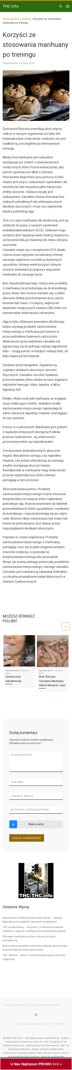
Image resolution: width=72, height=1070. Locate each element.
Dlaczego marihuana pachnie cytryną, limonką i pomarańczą (29, 938)
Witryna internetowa (30, 809)
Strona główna (11, 18)
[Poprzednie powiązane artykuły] (57, 626)
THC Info (17, 1038)
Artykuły (26, 18)
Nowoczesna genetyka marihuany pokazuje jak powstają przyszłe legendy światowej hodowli (35, 947)
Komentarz (21, 754)
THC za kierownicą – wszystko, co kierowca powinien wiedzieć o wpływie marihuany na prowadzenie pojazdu (34, 929)
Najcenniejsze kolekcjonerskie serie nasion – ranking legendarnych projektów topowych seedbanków (32, 919)
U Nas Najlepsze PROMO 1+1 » (36, 1064)
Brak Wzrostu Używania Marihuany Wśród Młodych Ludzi (52, 681)
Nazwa (17, 782)
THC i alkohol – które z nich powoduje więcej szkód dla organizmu (34, 957)
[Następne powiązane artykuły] (65, 626)
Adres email (22, 795)
